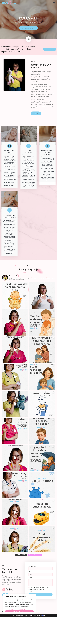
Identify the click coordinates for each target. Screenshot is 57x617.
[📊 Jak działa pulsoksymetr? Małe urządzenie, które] (42, 512)
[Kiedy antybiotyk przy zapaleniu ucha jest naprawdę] (15, 404)
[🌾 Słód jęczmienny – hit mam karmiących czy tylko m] (42, 539)
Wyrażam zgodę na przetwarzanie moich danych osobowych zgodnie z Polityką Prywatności (38, 589)
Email (29, 572)
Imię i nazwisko (32, 566)
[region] (19, 604)
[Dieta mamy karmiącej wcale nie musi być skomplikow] (42, 295)
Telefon (9, 589)
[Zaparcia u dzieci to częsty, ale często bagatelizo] (42, 404)
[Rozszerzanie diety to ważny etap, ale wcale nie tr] (15, 295)
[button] (54, 3)
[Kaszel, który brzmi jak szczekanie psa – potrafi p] (15, 512)
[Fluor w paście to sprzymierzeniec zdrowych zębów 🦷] (42, 377)
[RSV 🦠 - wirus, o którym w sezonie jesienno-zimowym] (42, 485)
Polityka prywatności (29, 615)
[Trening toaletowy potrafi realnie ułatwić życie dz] (42, 322)
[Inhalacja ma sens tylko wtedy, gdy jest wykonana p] (15, 458)
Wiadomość (31, 577)
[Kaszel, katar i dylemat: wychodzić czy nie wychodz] (42, 458)
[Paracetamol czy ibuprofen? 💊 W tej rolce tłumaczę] (15, 350)
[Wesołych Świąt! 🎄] (15, 322)
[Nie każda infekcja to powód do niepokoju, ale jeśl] (42, 350)
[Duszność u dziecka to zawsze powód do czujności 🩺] (42, 431)
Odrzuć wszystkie (24, 609)
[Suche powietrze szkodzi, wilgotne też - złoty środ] (15, 485)
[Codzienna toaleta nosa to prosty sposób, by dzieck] (15, 431)
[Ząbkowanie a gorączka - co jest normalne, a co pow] (15, 377)
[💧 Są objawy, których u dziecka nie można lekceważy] (15, 539)
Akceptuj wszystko (19, 611)
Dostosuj (10, 609)
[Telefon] (3, 589)
